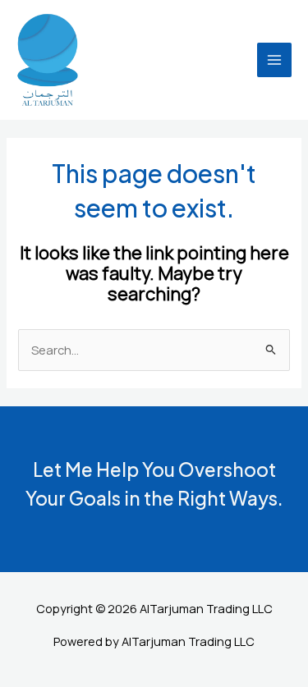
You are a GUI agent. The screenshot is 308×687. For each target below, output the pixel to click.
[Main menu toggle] (274, 60)
